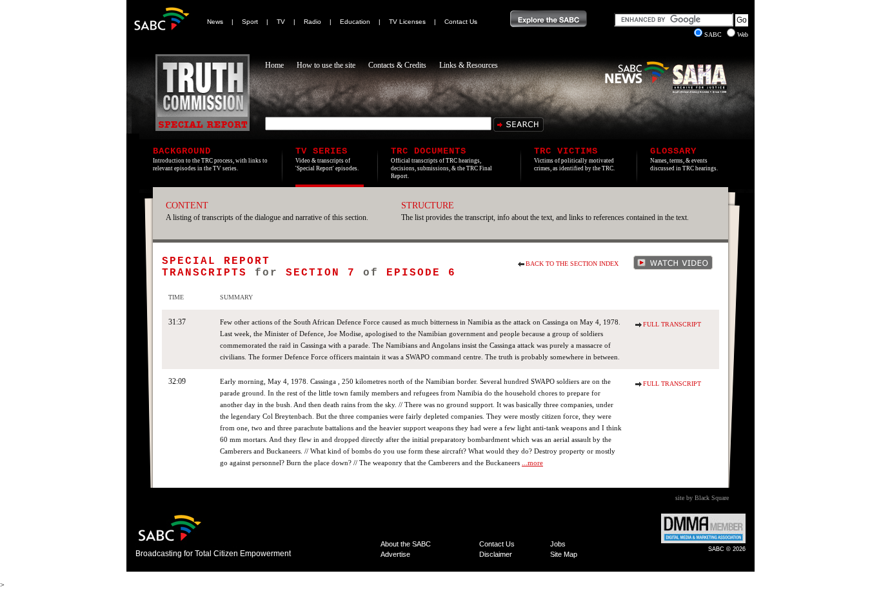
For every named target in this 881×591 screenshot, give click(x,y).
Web (742, 34)
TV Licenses (407, 21)
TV (281, 21)
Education (355, 21)
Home (274, 65)
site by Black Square (702, 497)
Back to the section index (572, 263)
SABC (714, 34)
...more (532, 462)
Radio (312, 21)
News (215, 21)
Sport (250, 21)
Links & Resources (468, 65)
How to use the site (326, 65)
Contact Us (460, 21)
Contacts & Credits (397, 65)
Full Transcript (672, 324)
